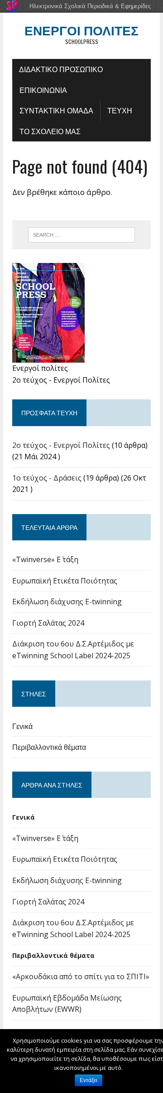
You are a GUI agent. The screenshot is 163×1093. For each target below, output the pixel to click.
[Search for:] (81, 234)
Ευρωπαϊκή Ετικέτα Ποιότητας (64, 581)
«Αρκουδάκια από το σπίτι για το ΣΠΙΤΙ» (80, 976)
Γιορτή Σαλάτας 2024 (48, 623)
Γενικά (22, 725)
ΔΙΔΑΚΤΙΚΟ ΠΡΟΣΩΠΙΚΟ (61, 68)
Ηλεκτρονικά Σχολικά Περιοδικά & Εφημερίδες (90, 6)
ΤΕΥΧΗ (119, 110)
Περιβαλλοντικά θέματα (49, 746)
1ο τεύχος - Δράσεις (47, 478)
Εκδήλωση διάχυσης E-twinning (67, 602)
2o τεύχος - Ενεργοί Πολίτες (61, 445)
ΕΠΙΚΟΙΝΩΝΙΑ (43, 89)
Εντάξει (88, 1080)
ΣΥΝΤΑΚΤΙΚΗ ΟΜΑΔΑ (56, 110)
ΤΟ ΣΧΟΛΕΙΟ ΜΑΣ (50, 131)
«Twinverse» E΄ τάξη (45, 559)
